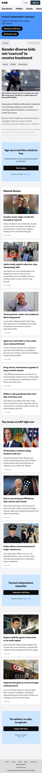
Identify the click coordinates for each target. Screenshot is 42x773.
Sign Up (35, 3)
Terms (7, 762)
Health (5, 43)
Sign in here (27, 174)
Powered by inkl (21, 767)
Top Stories (7, 8)
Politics (19, 8)
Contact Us (33, 762)
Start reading (21, 168)
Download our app (10, 34)
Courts (29, 8)
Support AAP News (21, 729)
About (26, 762)
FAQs (19, 762)
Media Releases (21, 764)
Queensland (23, 64)
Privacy (13, 762)
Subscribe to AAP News (12, 28)
